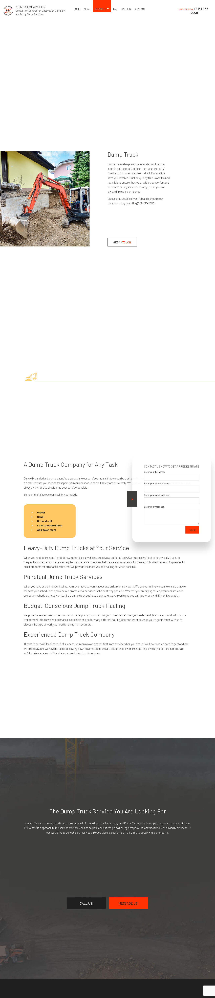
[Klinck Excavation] (8, 10)
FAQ (115, 8)
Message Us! (129, 903)
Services (100, 8)
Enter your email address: (157, 495)
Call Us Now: (194, 11)
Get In (122, 242)
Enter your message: (154, 506)
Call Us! (86, 903)
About (87, 8)
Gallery (126, 8)
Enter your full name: (154, 471)
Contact (140, 8)
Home (77, 8)
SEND (192, 529)
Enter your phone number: (157, 483)
